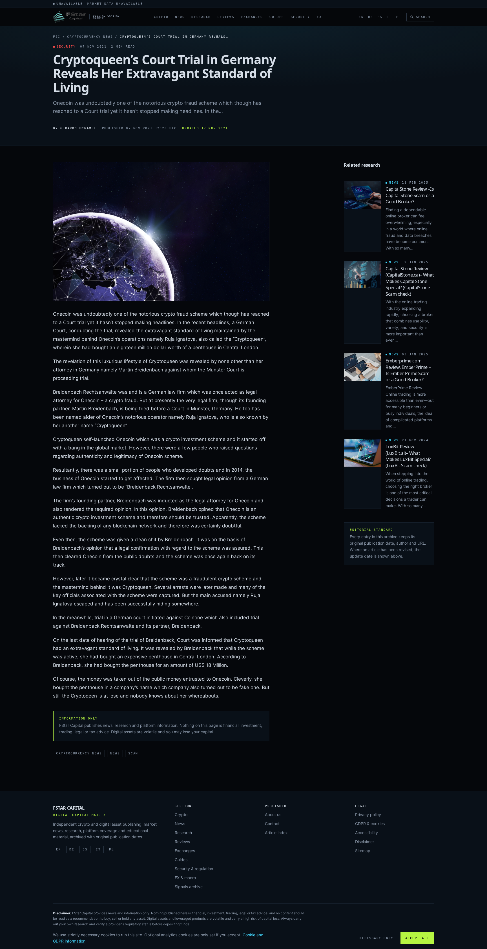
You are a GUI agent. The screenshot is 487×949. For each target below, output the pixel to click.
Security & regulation (194, 868)
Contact (272, 823)
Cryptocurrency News (90, 36)
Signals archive (189, 886)
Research (201, 17)
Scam (133, 753)
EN (361, 17)
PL (398, 17)
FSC (56, 36)
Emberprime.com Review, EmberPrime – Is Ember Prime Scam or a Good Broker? (408, 370)
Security (300, 17)
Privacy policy (368, 814)
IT (389, 17)
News (180, 17)
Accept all (417, 938)
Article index (276, 832)
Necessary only (376, 938)
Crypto (161, 17)
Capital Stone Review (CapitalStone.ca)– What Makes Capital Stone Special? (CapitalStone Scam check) (410, 281)
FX (319, 17)
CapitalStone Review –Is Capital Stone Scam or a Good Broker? (410, 195)
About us (273, 814)
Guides (276, 17)
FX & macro (185, 877)
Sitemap (362, 850)
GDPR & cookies (370, 823)
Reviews (226, 17)
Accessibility (366, 832)
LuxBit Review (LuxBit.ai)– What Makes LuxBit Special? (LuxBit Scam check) (408, 456)
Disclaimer (364, 841)
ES (379, 17)
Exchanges (252, 17)
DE (370, 17)
